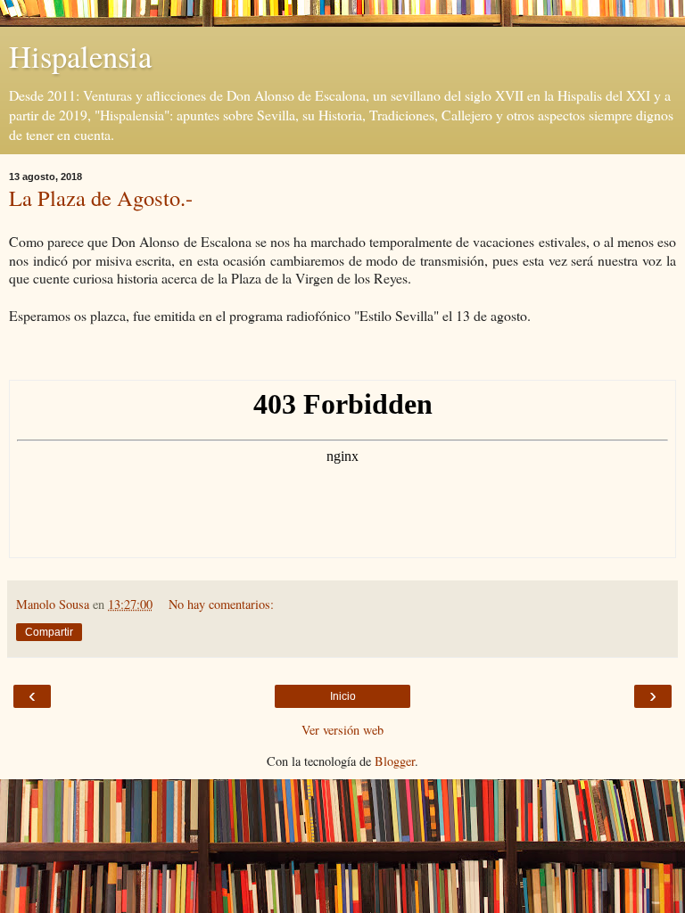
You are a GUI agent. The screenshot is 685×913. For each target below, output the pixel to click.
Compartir (49, 632)
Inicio (343, 696)
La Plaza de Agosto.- (101, 197)
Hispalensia (80, 56)
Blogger (395, 761)
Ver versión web (342, 729)
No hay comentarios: (221, 604)
